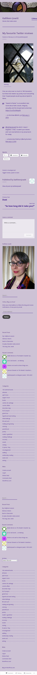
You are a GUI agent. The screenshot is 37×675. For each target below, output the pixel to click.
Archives (4, 558)
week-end (5, 458)
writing (4, 460)
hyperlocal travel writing (9, 416)
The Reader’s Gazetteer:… (25, 370)
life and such (5, 421)
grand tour (5, 413)
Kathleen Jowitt (10, 18)
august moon (6, 397)
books (4, 400)
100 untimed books (7, 390)
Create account (6, 470)
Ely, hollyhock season (8, 336)
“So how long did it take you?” (20, 205)
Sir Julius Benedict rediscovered (11, 344)
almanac (4, 392)
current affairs (6, 405)
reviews (8, 172)
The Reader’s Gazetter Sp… (24, 356)
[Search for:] (9, 295)
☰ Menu (34, 18)
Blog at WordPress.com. (8, 667)
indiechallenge (6, 418)
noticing (4, 426)
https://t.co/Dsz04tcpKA (13, 110)
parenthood (5, 429)
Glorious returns (6, 338)
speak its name (15, 172)
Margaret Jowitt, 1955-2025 (24, 375)
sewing (4, 445)
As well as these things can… (21, 365)
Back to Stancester (7, 341)
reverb (4, 442)
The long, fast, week (8, 346)
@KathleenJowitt (11, 127)
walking (4, 452)
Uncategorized (11, 170)
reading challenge (7, 437)
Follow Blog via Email (8, 302)
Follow (6, 317)
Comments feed (6, 478)
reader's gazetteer (7, 434)
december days (6, 408)
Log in (4, 473)
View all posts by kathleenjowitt (11, 186)
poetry (4, 431)
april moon (5, 395)
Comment (28, 235)
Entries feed (5, 475)
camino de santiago (7, 403)
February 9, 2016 (11, 141)
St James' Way (6, 447)
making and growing (8, 424)
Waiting (22, 360)
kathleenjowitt (24, 37)
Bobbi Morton (11, 356)
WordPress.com (6, 480)
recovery (4, 439)
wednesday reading (7, 455)
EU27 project (6, 410)
